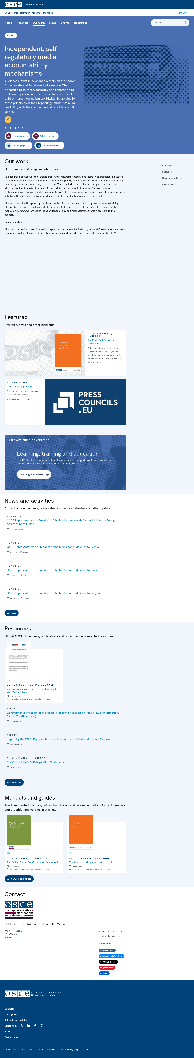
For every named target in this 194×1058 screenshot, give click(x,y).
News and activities (172, 178)
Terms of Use (11, 1049)
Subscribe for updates (16, 1020)
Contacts (9, 1008)
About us (22, 23)
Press (7, 1031)
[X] (22, 1025)
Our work (39, 23)
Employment (11, 1014)
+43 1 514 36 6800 (113, 931)
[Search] (186, 22)
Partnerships (11, 1037)
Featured (167, 171)
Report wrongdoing (69, 1049)
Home (8, 23)
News (52, 23)
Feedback (87, 1049)
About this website (47, 1049)
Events (65, 23)
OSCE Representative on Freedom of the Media (29, 12)
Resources (80, 23)
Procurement (28, 1049)
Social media (11, 1025)
